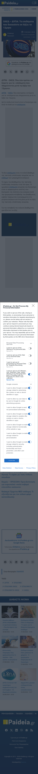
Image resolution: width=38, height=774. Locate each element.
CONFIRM (12, 460)
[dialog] (19, 387)
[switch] (30, 348)
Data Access (19, 468)
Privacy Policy (31, 468)
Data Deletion (7, 468)
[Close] (34, 306)
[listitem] (19, 343)
